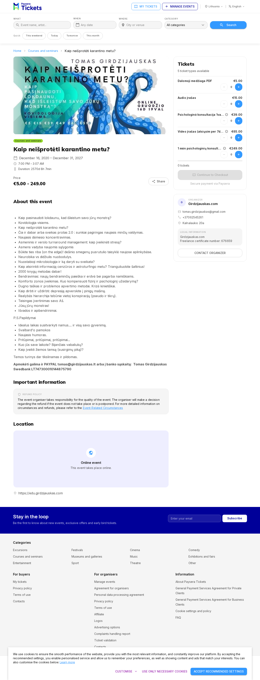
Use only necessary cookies (164, 671)
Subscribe (234, 518)
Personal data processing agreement (119, 594)
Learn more (67, 662)
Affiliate (99, 614)
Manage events (180, 6)
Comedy (194, 550)
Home (17, 50)
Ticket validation (105, 640)
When (77, 18)
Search (231, 25)
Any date (87, 25)
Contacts (19, 601)
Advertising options (107, 627)
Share (158, 181)
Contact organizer (210, 253)
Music (134, 556)
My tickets (145, 6)
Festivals (77, 550)
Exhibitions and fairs (201, 556)
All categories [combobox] (176, 25)
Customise (126, 671)
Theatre (135, 563)
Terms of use (22, 594)
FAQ (178, 617)
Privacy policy (22, 588)
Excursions (20, 550)
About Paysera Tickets (191, 581)
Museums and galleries (87, 556)
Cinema (135, 550)
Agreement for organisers (111, 588)
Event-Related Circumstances (103, 408)
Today (54, 35)
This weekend (34, 35)
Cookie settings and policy (193, 611)
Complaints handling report (112, 633)
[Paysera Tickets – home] (27, 6)
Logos (98, 620)
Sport (75, 563)
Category (171, 18)
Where (123, 18)
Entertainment (22, 563)
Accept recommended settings (219, 671)
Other (192, 563)
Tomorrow (72, 35)
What (17, 18)
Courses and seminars (43, 50)
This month (92, 35)
